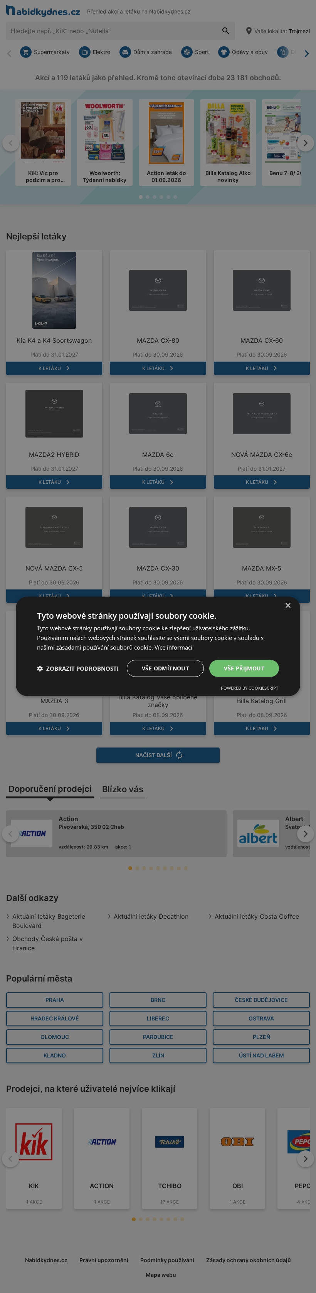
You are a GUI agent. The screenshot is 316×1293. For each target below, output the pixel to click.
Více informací (173, 647)
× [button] (288, 606)
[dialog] (158, 646)
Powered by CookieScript (249, 688)
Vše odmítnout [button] (165, 668)
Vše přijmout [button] (244, 668)
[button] (78, 668)
